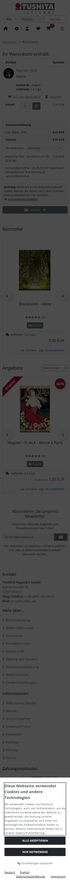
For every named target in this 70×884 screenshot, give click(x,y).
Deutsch (9, 872)
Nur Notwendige (35, 852)
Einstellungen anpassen (37, 863)
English (25, 872)
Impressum (58, 876)
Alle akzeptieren (35, 840)
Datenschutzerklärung (30, 876)
